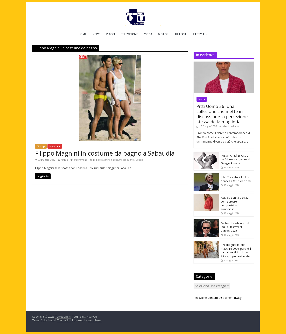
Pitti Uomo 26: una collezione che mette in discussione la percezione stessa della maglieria (222, 113)
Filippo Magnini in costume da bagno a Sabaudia (105, 153)
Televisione (129, 34)
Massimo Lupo (231, 126)
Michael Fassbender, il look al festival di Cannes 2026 (235, 227)
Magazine (54, 146)
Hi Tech (180, 34)
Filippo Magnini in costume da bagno (113, 159)
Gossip (41, 146)
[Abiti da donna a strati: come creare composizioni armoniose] (206, 196)
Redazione (200, 298)
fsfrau (64, 159)
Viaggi (110, 34)
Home (82, 34)
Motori (163, 34)
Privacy (236, 298)
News (96, 34)
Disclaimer (225, 298)
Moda (148, 34)
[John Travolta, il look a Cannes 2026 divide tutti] (206, 175)
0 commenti (80, 159)
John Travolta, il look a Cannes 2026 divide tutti (236, 179)
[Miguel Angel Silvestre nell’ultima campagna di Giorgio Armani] (206, 154)
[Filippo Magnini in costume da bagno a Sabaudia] (110, 57)
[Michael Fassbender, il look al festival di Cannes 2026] (206, 221)
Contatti (213, 298)
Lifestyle (198, 34)
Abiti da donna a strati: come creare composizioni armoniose (235, 203)
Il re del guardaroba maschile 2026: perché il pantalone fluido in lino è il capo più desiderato (236, 250)
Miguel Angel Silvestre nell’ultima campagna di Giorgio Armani (235, 159)
